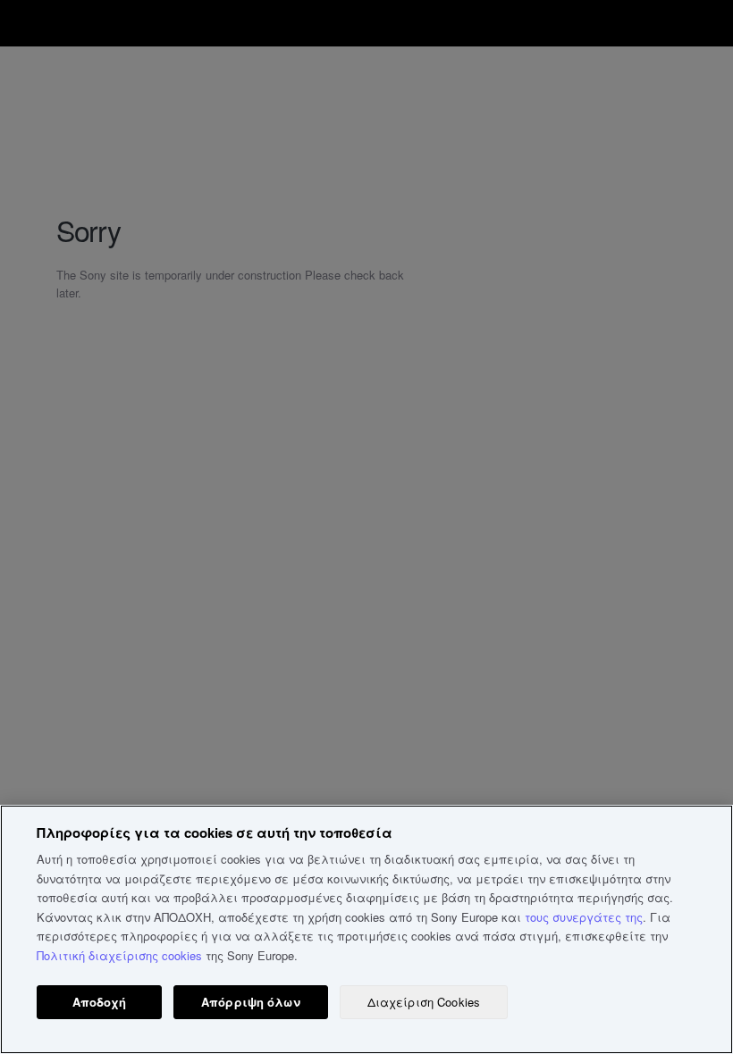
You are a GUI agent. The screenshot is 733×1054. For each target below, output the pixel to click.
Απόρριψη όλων (250, 1001)
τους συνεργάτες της (584, 916)
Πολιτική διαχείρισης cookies (119, 955)
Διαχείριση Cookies (423, 1001)
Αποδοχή (99, 1001)
